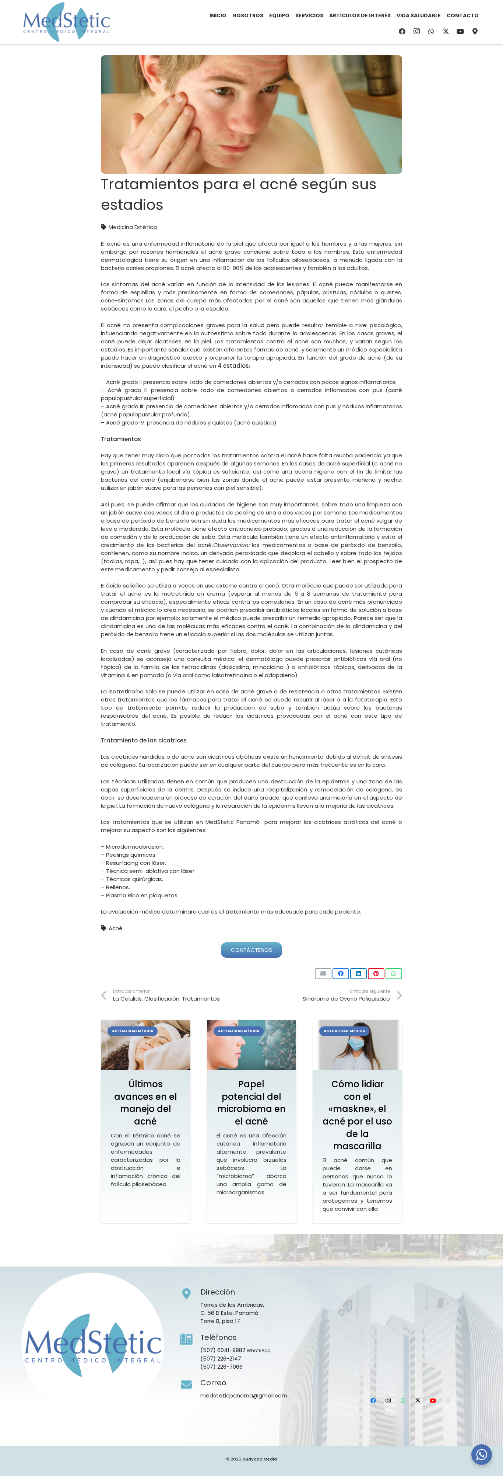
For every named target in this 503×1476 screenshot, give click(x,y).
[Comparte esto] (341, 973)
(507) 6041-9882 (222, 1350)
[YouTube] (460, 31)
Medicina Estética (133, 227)
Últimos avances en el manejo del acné (145, 1102)
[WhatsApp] (431, 31)
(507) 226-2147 (220, 1358)
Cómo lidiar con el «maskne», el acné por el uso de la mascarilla (357, 1115)
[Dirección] (190, 1294)
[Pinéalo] (376, 973)
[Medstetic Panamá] (66, 22)
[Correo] (190, 1385)
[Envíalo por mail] (323, 973)
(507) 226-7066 (221, 1367)
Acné (116, 928)
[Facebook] (402, 31)
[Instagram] (416, 31)
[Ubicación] (475, 31)
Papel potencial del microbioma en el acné (251, 1102)
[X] (446, 31)
